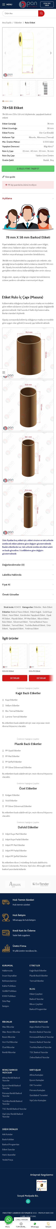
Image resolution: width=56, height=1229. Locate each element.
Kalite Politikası (9, 986)
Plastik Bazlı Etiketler (39, 975)
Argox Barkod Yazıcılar (39, 1027)
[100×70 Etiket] (41, 656)
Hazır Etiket (14, 615)
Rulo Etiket (30, 22)
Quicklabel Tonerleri (39, 1095)
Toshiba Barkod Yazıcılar (40, 1047)
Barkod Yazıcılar (36, 999)
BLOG (32, 989)
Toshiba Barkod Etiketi (35, 625)
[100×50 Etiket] (14, 656)
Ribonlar (7, 1021)
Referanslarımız (9, 981)
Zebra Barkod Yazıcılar (39, 1057)
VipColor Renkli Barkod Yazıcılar (12, 1115)
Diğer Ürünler (10, 1129)
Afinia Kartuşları (36, 1075)
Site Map (6, 1001)
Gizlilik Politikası (9, 991)
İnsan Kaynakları (9, 975)
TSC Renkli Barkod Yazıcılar (14, 1109)
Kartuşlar (35, 1070)
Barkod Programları (38, 1009)
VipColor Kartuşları (38, 1100)
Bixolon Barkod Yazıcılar (40, 1032)
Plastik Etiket (17, 618)
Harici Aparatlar (9, 1154)
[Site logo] (28, 4)
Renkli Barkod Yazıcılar (9, 1071)
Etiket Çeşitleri (36, 994)
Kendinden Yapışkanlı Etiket (32, 615)
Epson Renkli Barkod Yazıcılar (11, 1087)
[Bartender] (41, 884)
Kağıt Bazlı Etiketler (38, 970)
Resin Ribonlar (8, 1037)
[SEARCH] (41, 13)
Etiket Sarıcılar (8, 1149)
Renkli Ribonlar (9, 1052)
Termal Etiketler (37, 981)
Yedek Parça (7, 1159)
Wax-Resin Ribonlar (11, 1032)
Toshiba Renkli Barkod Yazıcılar (12, 1102)
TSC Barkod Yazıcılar (39, 1052)
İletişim (5, 1006)
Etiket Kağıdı (35, 612)
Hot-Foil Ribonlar (10, 1042)
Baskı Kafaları (8, 1139)
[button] (5, 53)
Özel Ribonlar (8, 1047)
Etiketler (18, 22)
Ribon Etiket (43, 618)
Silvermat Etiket (20, 622)
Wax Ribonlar (8, 1027)
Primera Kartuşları (37, 1090)
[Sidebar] (3, 372)
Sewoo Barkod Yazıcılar (40, 1042)
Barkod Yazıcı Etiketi (20, 612)
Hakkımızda (7, 970)
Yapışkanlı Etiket (16, 628)
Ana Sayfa (6, 22)
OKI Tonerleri (36, 1085)
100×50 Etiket (8, 671)
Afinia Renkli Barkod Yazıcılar (11, 1079)
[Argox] (15, 884)
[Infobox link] (28, 902)
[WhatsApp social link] (28, 1201)
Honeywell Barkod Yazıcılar (42, 1037)
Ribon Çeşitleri (36, 1004)
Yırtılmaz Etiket (32, 628)
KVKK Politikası (9, 996)
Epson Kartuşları (37, 1080)
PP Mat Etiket (30, 618)
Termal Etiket (17, 625)
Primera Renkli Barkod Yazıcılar (12, 1094)
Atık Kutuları (7, 1134)
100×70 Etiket (34, 671)
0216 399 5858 (46, 4)
